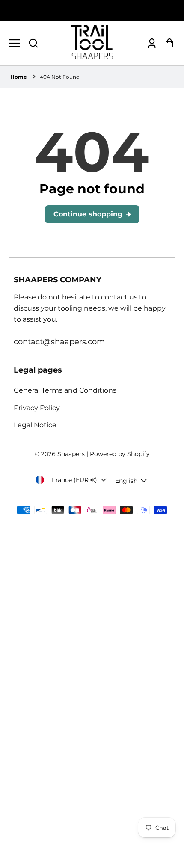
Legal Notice (35, 425)
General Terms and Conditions (65, 390)
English (126, 481)
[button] (33, 43)
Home (18, 77)
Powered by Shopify (120, 454)
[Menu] (16, 43)
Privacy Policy (37, 408)
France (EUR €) (74, 480)
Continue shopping (87, 214)
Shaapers (71, 454)
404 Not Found (60, 77)
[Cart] (167, 42)
